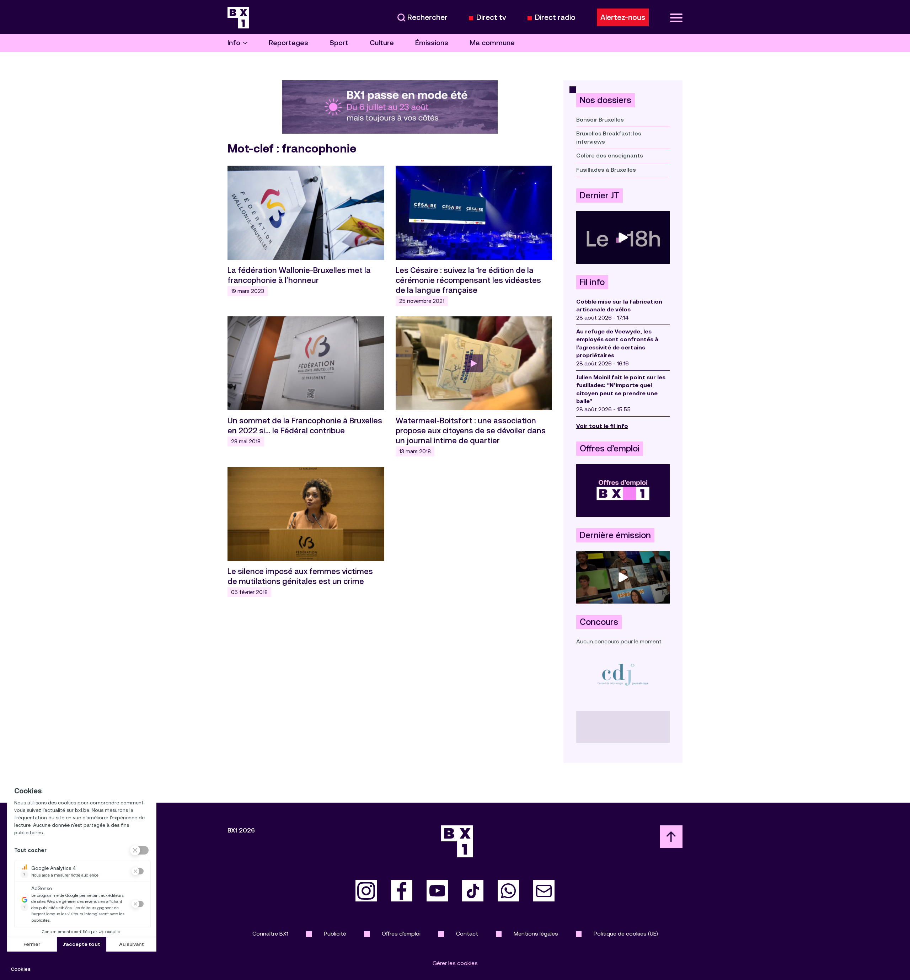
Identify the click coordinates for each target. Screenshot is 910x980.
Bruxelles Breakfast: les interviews (608, 137)
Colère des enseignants (609, 155)
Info (234, 43)
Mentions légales (536, 934)
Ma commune (492, 43)
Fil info (592, 282)
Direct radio (555, 17)
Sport (339, 43)
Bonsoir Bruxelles (600, 120)
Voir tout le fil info (602, 426)
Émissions (431, 43)
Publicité (335, 934)
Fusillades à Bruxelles (606, 170)
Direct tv (491, 17)
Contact (467, 934)
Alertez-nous (622, 17)
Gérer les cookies (455, 963)
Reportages (288, 43)
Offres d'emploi (401, 934)
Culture (382, 43)
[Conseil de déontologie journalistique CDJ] (622, 674)
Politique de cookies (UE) (626, 934)
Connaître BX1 (270, 934)
